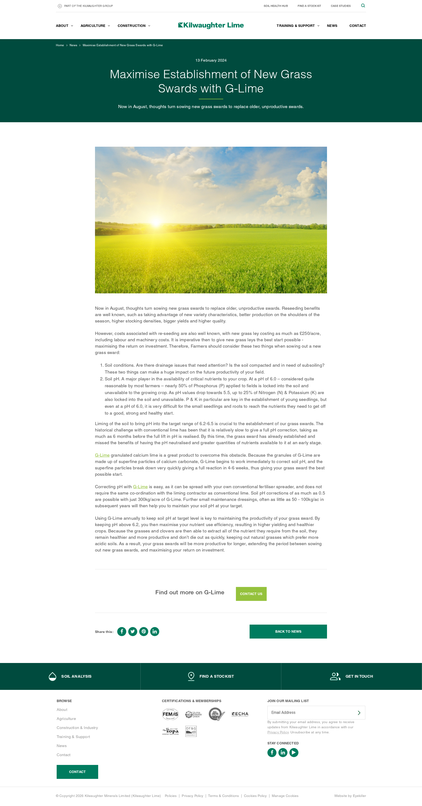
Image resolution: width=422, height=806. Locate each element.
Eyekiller (359, 796)
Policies (171, 796)
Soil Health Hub (276, 5)
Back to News (288, 631)
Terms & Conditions (223, 796)
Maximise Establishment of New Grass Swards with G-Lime (123, 45)
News (73, 45)
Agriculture (66, 718)
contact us (251, 594)
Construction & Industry (77, 727)
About (62, 709)
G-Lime (102, 455)
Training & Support (73, 736)
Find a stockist (309, 5)
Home (60, 45)
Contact (63, 754)
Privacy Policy (278, 732)
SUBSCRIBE (356, 713)
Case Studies (341, 5)
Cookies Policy (255, 796)
